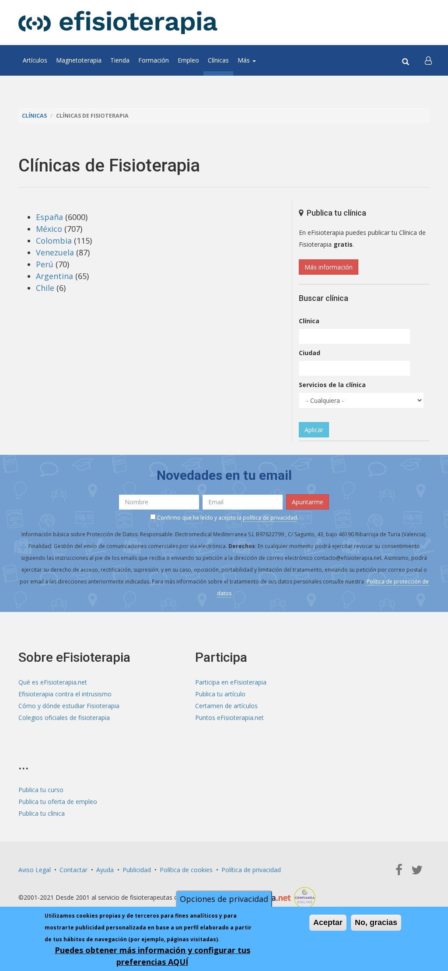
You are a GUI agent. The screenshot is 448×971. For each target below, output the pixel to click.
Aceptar (328, 922)
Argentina (54, 276)
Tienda (120, 60)
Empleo (188, 60)
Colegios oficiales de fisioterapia (64, 717)
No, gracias (376, 922)
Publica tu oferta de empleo (57, 801)
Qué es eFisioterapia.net (52, 682)
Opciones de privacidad (224, 899)
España (49, 217)
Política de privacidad (251, 870)
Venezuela (55, 252)
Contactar (74, 870)
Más (245, 60)
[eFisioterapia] (117, 22)
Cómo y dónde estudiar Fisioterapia (68, 706)
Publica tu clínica (41, 813)
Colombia (54, 240)
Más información (328, 267)
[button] (428, 60)
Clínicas (218, 60)
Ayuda (105, 870)
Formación (153, 60)
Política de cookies (186, 870)
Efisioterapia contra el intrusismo (65, 694)
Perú (44, 264)
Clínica (309, 321)
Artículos (35, 60)
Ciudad (309, 353)
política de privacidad (270, 517)
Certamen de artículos (226, 706)
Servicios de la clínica (332, 385)
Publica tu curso (40, 790)
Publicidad (136, 870)
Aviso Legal (34, 870)
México (49, 229)
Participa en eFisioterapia (230, 682)
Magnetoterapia (79, 60)
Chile (45, 288)
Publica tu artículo (220, 694)
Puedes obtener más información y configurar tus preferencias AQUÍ (152, 956)
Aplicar (313, 430)
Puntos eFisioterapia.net (229, 717)
